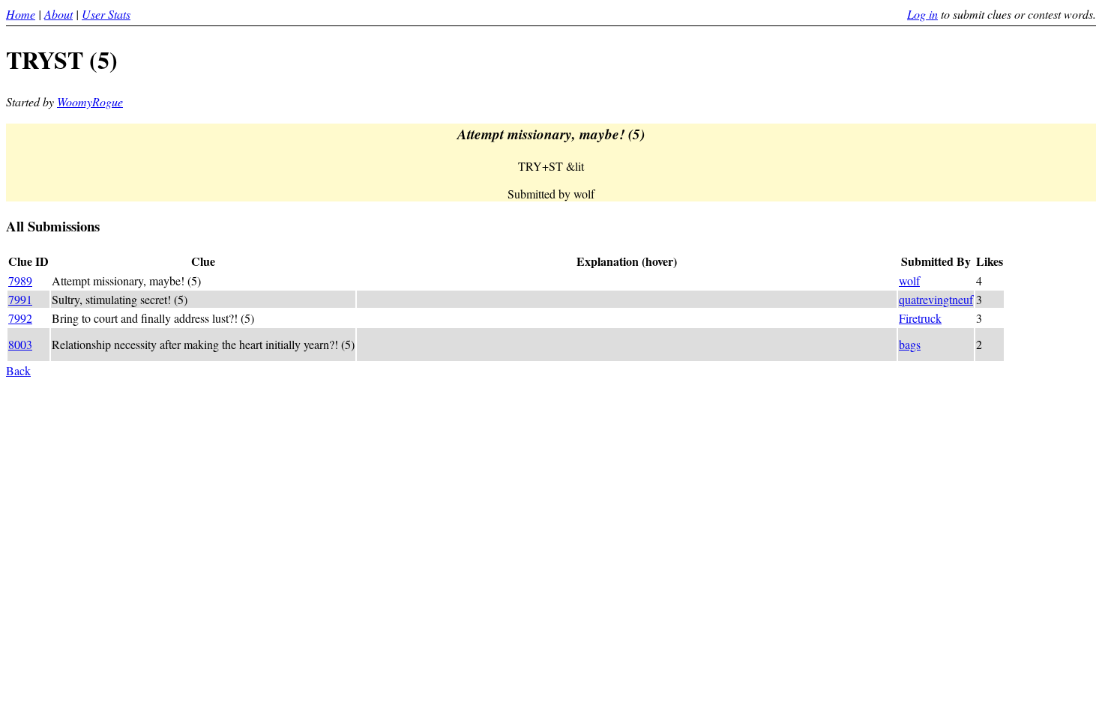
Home (20, 14)
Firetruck (920, 318)
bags (910, 344)
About (58, 14)
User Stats (106, 14)
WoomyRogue (90, 101)
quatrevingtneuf (936, 299)
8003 (20, 344)
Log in (922, 14)
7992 (20, 318)
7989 (20, 280)
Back (18, 370)
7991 (20, 299)
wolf (909, 280)
